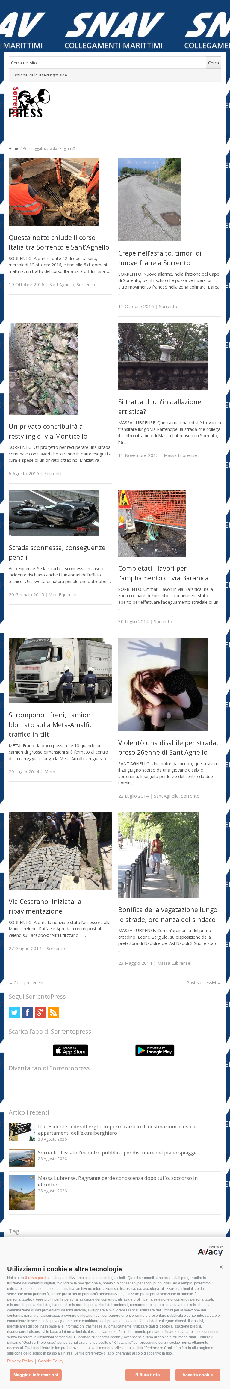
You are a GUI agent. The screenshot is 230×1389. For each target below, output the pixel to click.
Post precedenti (27, 982)
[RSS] (53, 1012)
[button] (221, 1267)
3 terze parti (35, 1278)
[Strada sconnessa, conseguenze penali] (54, 534)
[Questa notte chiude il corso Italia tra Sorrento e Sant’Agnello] (54, 224)
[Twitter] (14, 1012)
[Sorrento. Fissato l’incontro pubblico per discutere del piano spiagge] (22, 1165)
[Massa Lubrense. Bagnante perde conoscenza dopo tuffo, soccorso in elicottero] (22, 1208)
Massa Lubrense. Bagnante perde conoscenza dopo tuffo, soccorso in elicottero (118, 1181)
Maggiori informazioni (35, 1374)
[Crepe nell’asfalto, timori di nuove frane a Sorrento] (149, 240)
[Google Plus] (40, 1012)
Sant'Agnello (61, 284)
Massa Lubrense (180, 455)
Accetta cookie (197, 1374)
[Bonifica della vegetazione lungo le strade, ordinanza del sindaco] (158, 896)
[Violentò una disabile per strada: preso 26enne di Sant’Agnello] (163, 729)
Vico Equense (62, 594)
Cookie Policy (50, 1360)
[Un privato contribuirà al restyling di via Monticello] (43, 413)
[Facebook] (27, 1012)
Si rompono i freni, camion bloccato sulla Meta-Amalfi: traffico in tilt (50, 724)
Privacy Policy (20, 1360)
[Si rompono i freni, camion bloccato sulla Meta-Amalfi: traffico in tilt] (60, 701)
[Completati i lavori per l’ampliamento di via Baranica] (152, 555)
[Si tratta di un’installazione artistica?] (163, 388)
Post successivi (204, 982)
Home (14, 148)
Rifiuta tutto (147, 1374)
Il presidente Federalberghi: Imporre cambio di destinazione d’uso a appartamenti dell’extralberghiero (116, 1129)
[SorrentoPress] (115, 102)
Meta (49, 771)
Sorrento (86, 284)
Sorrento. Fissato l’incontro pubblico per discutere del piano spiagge (117, 1152)
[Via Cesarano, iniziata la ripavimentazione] (60, 888)
